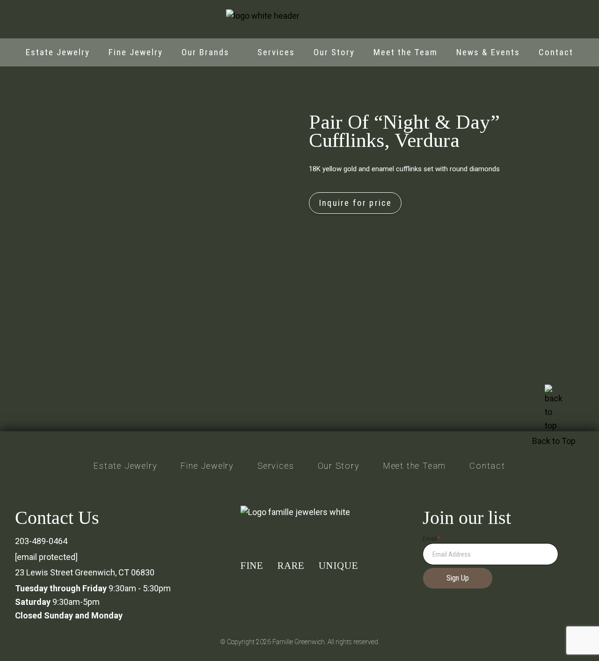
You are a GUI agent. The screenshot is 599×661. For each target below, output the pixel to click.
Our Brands (205, 52)
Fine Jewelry (136, 52)
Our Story (334, 52)
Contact (556, 52)
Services (276, 52)
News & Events (488, 52)
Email (431, 538)
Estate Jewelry (58, 52)
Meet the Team (405, 52)
